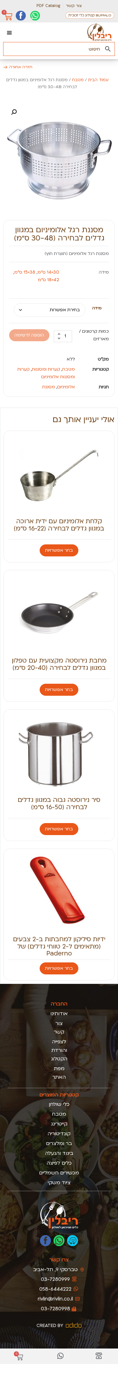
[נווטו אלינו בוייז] (72, 1240)
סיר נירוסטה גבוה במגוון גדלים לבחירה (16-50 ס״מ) (59, 803)
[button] (14, 112)
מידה (97, 308)
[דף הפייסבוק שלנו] (20, 16)
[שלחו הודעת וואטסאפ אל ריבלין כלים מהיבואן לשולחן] (60, 1356)
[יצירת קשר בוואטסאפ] (35, 16)
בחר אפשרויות (59, 550)
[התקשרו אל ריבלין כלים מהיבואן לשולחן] (99, 1356)
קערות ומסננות (46, 369)
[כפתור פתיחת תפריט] (9, 32)
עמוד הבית (98, 80)
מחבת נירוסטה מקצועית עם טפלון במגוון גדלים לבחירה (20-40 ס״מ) (59, 664)
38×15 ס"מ (24, 272)
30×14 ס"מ (48, 272)
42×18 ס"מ (48, 280)
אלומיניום (66, 387)
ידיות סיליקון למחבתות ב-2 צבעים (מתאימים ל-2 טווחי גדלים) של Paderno (59, 946)
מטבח (78, 80)
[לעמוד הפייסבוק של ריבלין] (45, 1240)
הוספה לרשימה (29, 335)
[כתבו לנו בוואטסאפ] (59, 1240)
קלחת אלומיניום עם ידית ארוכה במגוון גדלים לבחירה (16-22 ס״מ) (59, 524)
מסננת (48, 387)
